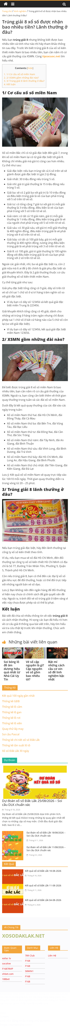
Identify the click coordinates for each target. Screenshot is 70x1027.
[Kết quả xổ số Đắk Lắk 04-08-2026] (13, 900)
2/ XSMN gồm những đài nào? (21, 77)
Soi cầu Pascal (10, 734)
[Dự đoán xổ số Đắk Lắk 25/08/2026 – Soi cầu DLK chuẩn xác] (35, 767)
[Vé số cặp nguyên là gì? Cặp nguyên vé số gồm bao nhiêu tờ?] (35, 649)
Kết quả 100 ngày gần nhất (18, 695)
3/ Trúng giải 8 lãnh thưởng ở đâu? (24, 80)
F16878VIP (7, 968)
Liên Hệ (52, 955)
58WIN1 (29, 971)
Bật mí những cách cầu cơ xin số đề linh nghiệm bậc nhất (56, 670)
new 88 (31, 1003)
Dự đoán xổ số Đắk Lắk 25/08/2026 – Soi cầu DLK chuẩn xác (32, 803)
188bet (6, 979)
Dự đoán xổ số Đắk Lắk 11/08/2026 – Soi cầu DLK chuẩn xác (46, 849)
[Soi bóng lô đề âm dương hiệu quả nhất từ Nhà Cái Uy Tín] (12, 649)
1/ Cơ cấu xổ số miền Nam (19, 74)
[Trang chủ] (5, 4)
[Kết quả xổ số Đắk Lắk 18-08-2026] (13, 871)
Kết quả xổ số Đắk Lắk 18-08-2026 (43, 870)
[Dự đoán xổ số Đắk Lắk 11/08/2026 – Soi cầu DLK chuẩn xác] (13, 847)
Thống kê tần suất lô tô (16, 745)
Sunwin (4, 1016)
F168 (27, 960)
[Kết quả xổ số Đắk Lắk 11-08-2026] (13, 886)
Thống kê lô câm (12, 707)
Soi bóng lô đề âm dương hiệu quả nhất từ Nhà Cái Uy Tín (12, 670)
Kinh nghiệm (20, 11)
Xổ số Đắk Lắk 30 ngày (15, 751)
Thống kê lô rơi (11, 718)
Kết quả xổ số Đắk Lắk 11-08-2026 (43, 885)
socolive (6, 963)
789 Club (30, 955)
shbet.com (8, 973)
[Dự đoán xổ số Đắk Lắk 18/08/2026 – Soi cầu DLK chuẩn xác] (13, 833)
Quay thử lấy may (12, 729)
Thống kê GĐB (11, 701)
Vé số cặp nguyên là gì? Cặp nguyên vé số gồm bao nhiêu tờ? (35, 670)
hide (30, 68)
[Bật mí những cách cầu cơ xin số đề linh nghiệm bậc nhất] (57, 649)
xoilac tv (6, 958)
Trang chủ (7, 11)
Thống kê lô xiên (12, 723)
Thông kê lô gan (11, 712)
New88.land (41, 1003)
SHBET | (63, 1000)
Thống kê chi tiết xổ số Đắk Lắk (21, 740)
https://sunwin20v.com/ (16, 1025)
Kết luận (10, 84)
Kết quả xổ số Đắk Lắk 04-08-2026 (43, 900)
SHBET (22, 993)
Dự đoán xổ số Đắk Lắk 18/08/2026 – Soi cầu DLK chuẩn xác (46, 834)
